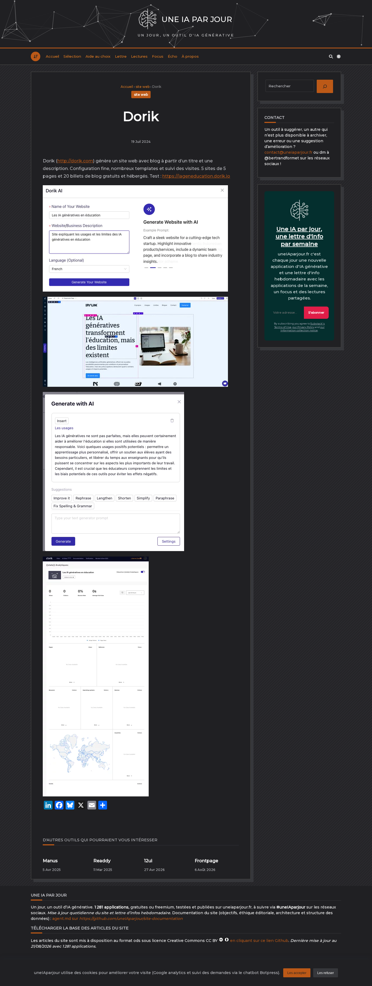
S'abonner (316, 312)
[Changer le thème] (339, 56)
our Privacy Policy (303, 327)
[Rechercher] (330, 56)
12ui (148, 860)
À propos (190, 56)
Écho (172, 56)
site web (143, 87)
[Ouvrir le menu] (35, 56)
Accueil (52, 56)
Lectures (139, 56)
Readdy (102, 860)
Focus (157, 56)
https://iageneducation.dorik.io (196, 176)
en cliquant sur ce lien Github (259, 940)
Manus (50, 860)
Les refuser (325, 973)
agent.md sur (117, 918)
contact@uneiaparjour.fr (288, 152)
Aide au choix (98, 56)
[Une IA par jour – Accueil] (147, 19)
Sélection (72, 56)
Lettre (121, 56)
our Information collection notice (302, 329)
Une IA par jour (196, 19)
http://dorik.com (75, 160)
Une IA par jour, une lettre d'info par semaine (299, 236)
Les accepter (296, 973)
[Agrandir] (219, 195)
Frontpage (206, 860)
